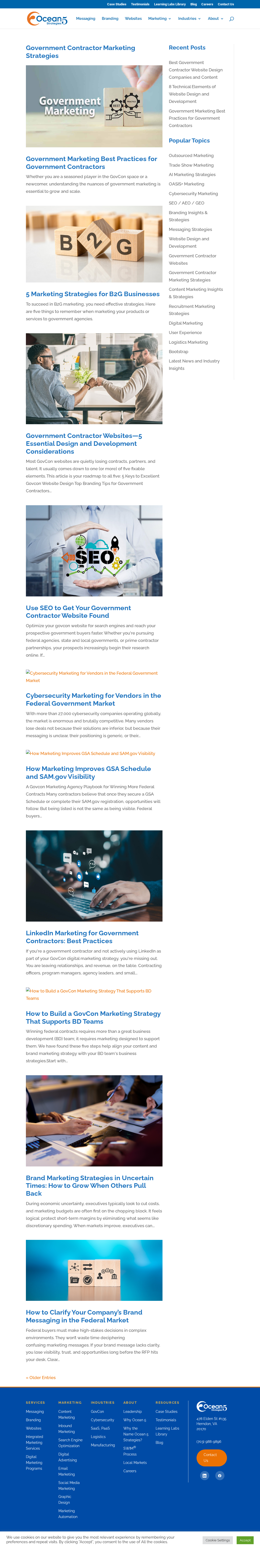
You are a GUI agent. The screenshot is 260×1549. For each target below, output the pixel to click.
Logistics (98, 1437)
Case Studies (116, 4)
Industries (187, 19)
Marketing (157, 19)
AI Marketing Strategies (192, 174)
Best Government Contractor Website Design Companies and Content (196, 70)
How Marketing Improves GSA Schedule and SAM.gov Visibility (88, 772)
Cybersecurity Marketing (193, 193)
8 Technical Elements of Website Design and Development (192, 94)
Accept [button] (245, 1540)
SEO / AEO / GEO (186, 203)
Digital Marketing (186, 323)
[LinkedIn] (204, 1475)
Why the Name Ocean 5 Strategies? (136, 1434)
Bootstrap (178, 351)
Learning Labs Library (170, 4)
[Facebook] (219, 1475)
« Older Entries (41, 1377)
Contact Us (226, 4)
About (213, 19)
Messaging (85, 19)
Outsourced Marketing (191, 155)
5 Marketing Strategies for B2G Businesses (93, 294)
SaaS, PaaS (100, 1428)
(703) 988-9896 (209, 1442)
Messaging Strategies (190, 229)
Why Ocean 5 (134, 1420)
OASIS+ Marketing (186, 183)
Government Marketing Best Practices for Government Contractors (91, 162)
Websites (133, 19)
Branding (110, 19)
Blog (193, 4)
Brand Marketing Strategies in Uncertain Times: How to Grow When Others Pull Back (90, 1185)
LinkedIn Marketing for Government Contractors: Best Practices (82, 937)
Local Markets (135, 1463)
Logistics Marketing (188, 342)
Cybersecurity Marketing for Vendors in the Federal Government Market (93, 699)
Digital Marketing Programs (34, 1463)
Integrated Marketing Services (34, 1442)
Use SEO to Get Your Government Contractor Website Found (78, 612)
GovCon (97, 1412)
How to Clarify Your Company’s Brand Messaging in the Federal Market (84, 1316)
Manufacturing (103, 1445)
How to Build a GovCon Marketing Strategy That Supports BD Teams (93, 1017)
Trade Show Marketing (191, 165)
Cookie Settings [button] (218, 1540)
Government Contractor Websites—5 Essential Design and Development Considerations (84, 443)
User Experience (185, 332)
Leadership (132, 1412)
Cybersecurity (102, 1420)
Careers (207, 4)
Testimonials (140, 4)
